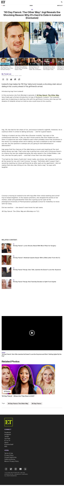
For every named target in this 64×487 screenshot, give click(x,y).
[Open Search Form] (61, 2)
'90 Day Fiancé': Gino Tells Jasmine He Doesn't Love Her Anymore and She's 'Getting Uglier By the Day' (31, 355)
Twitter (6, 437)
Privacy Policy (9, 455)
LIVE (4, 5)
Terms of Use (8, 453)
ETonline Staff (8, 445)
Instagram (7, 435)
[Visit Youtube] (20, 469)
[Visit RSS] (25, 469)
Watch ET (60, 5)
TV (32, 10)
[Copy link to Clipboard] (19, 79)
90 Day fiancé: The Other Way (47, 95)
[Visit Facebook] (6, 469)
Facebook (7, 433)
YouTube (7, 439)
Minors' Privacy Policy (11, 461)
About (6, 443)
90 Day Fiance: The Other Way (18, 403)
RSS (5, 447)
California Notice (9, 459)
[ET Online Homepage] (3, 2)
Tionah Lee (7, 74)
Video (31, 5)
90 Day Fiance (36, 403)
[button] (32, 333)
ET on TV (7, 441)
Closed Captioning (10, 457)
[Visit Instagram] (15, 469)
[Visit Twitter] (11, 469)
